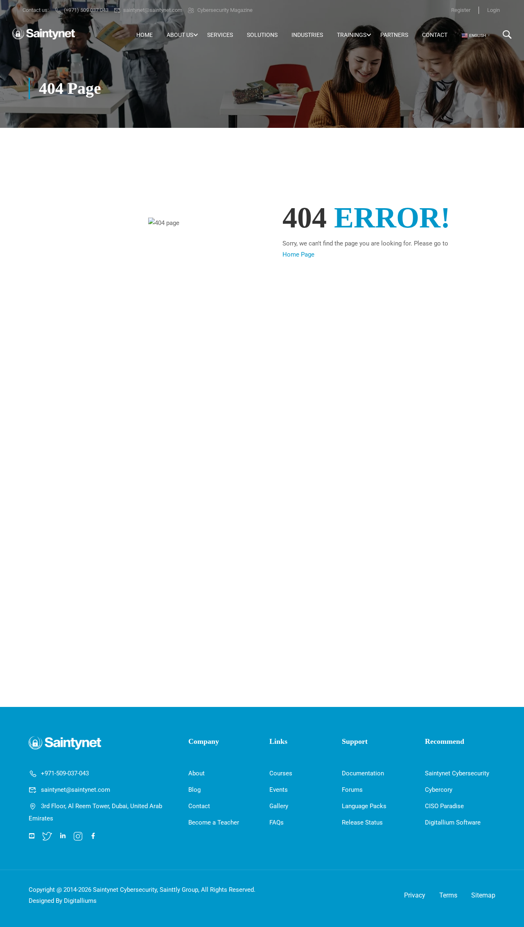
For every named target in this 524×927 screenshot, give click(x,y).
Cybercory (438, 789)
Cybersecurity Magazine (225, 10)
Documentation (363, 773)
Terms (448, 895)
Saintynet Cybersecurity (457, 773)
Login (493, 10)
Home (144, 35)
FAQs (276, 822)
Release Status (362, 822)
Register (460, 10)
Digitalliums (80, 900)
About (196, 773)
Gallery (278, 806)
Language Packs (364, 806)
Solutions (262, 35)
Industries (307, 35)
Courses (280, 773)
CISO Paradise (444, 806)
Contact (434, 35)
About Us (180, 35)
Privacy (414, 895)
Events (278, 789)
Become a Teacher (213, 822)
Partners (394, 35)
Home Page (298, 254)
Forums (352, 789)
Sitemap (483, 895)
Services (220, 35)
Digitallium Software (453, 822)
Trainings (351, 35)
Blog (194, 789)
